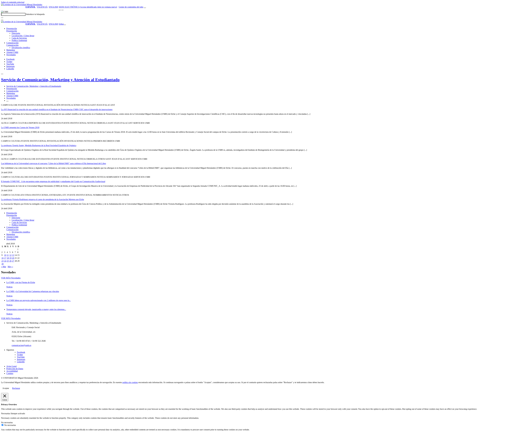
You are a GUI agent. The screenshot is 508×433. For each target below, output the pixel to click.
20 (13, 258)
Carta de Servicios (19, 38)
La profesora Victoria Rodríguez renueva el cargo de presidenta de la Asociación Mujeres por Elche (42, 199)
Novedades (11, 55)
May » (10, 267)
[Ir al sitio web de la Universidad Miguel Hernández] (21, 4)
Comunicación (12, 43)
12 (10, 255)
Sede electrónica (69, 7)
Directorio (16, 33)
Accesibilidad (12, 371)
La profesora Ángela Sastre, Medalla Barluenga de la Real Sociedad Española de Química (38, 145)
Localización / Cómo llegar (23, 36)
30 (2, 264)
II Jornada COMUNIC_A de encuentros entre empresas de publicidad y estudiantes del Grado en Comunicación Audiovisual (53, 181)
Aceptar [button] (5, 388)
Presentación (11, 28)
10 (5, 255)
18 (8, 258)
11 (8, 255)
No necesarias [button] (7, 422)
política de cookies (130, 382)
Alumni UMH (12, 52)
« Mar (3, 267)
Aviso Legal (11, 366)
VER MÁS (11, 278)
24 (5, 261)
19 (10, 258)
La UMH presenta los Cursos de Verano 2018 (20, 127)
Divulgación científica (21, 47)
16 (2, 258)
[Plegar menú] (65, 24)
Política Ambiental (19, 40)
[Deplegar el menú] (7, 101)
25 (8, 261)
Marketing (10, 50)
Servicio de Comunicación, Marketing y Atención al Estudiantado (60, 79)
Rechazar (16, 388)
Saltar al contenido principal (12, 2)
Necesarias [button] (6, 413)
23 (2, 261)
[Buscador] (145, 7)
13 (13, 255)
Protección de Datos (14, 369)
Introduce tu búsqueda (35, 14)
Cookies (9, 373)
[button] (11, 31)
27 (13, 261)
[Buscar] (2, 17)
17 (5, 258)
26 (10, 261)
